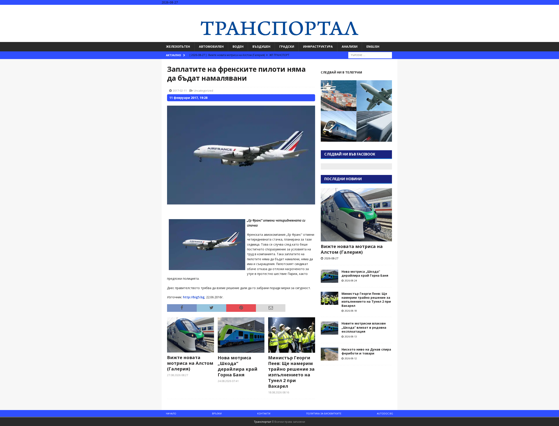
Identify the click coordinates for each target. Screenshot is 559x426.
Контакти (263, 413)
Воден (238, 46)
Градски (286, 46)
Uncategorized (203, 91)
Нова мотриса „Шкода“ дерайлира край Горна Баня (237, 366)
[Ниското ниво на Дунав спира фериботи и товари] (329, 354)
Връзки (217, 413)
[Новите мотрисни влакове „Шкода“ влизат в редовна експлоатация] (329, 328)
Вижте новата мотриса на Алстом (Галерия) (190, 363)
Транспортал (262, 422)
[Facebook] (538, 8)
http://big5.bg (193, 297)
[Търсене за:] (370, 55)
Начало (171, 413)
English (372, 46)
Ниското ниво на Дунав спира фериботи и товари (366, 351)
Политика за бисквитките (323, 413)
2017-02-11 (180, 91)
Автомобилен (211, 46)
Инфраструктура (318, 46)
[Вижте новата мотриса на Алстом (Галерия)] (190, 335)
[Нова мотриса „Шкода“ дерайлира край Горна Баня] (241, 335)
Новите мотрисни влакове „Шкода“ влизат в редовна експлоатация (364, 327)
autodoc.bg (385, 413)
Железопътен (178, 46)
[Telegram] (555, 8)
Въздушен (261, 46)
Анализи (349, 46)
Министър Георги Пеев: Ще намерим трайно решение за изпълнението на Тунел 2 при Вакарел (291, 372)
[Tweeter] (546, 8)
